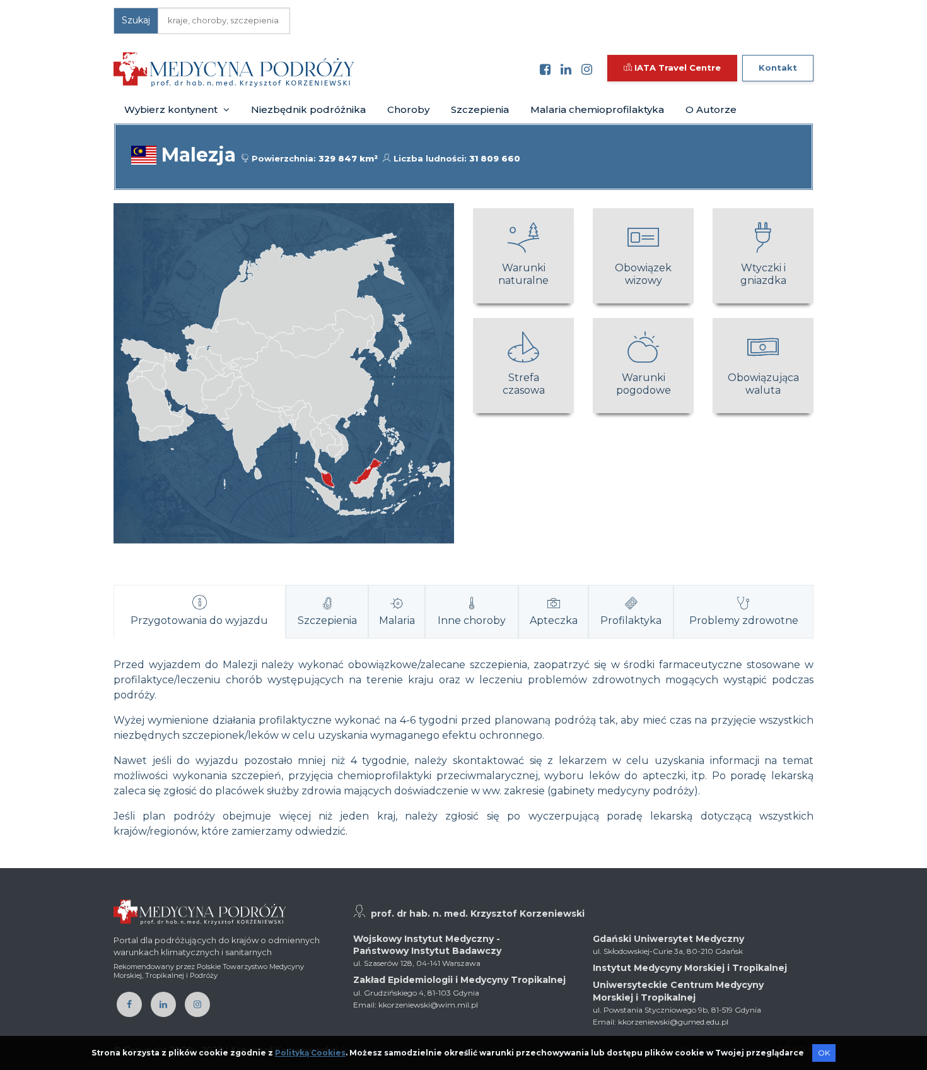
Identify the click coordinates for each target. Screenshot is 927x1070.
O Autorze (711, 109)
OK (824, 1052)
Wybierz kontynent (172, 109)
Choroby (408, 109)
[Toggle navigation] (372, 69)
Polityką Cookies (310, 1052)
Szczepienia (480, 109)
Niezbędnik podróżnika (308, 109)
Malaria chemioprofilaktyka (597, 109)
